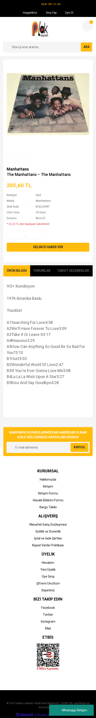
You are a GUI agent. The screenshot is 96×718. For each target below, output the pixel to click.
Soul (38, 195)
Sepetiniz (48, 590)
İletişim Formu (48, 493)
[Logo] (40, 29)
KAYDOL (80, 447)
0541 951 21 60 (51, 4)
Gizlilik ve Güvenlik (48, 531)
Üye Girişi (48, 576)
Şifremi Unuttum (48, 583)
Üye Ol (69, 12)
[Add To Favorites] (26, 234)
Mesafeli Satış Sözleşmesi (48, 524)
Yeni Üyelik (48, 569)
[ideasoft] (24, 715)
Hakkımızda (48, 479)
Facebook (48, 607)
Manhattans (18, 169)
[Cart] (87, 25)
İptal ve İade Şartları (48, 538)
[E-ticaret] (47, 715)
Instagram (48, 621)
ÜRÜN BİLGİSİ (17, 270)
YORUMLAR (41, 270)
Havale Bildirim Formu (48, 500)
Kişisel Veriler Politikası (48, 545)
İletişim (48, 486)
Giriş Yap (50, 12)
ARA (86, 47)
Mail (48, 628)
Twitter (48, 614)
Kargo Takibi (48, 507)
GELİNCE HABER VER (48, 247)
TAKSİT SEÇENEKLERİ (73, 270)
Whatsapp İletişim (74, 710)
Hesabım (48, 562)
